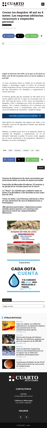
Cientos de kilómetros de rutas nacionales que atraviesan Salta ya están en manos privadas (23, 179)
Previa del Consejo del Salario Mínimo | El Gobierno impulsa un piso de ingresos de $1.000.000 (30, 339)
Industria (26, 150)
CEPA (10, 150)
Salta (37, 150)
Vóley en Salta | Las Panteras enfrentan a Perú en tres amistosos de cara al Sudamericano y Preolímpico (23, 201)
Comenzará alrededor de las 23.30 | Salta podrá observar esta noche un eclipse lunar (30, 364)
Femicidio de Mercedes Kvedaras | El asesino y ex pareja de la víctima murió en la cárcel (23, 185)
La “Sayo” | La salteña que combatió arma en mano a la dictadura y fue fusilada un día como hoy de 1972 (23, 192)
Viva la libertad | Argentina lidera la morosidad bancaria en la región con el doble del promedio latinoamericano (29, 352)
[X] (26, 417)
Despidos (17, 150)
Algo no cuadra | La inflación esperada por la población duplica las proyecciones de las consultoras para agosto (30, 327)
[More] (41, 36)
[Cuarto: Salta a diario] (17, 4)
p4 (32, 150)
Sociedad (19, 359)
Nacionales (7, 25)
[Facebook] (20, 417)
